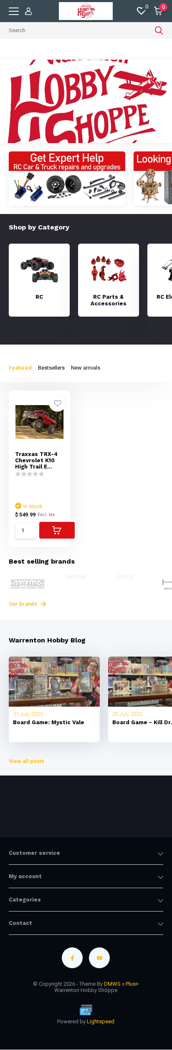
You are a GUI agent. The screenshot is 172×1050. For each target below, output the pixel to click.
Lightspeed (100, 1021)
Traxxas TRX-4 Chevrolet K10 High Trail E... (36, 460)
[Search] (159, 30)
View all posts (26, 761)
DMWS (112, 984)
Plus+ (132, 984)
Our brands (23, 604)
